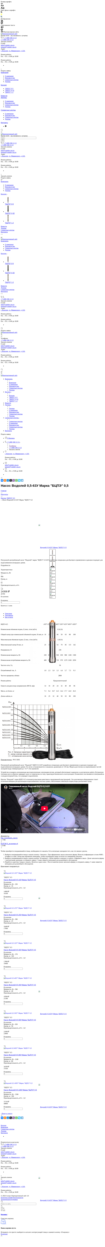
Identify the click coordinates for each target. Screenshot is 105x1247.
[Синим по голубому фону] (1, 17)
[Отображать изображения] (2, 21)
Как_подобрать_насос (9, 838)
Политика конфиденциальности (12, 1198)
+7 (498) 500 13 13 (10, 38)
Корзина (4, 1214)
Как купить (9, 617)
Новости (4, 96)
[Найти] (2, 140)
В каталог (4, 1234)
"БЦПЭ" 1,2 (9, 92)
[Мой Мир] (8, 480)
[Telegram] (22, 480)
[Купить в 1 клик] (5, 871)
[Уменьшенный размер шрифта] (2, 3)
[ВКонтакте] (2, 480)
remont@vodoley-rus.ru (8, 47)
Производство (10, 78)
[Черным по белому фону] (1, 12)
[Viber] (13, 480)
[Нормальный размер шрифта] (2, 6)
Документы (9, 615)
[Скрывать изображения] (2, 23)
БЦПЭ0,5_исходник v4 (9, 844)
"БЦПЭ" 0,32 (9, 90)
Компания (4, 72)
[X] (10, 480)
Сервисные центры (11, 80)
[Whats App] (5, 126)
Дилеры (7, 81)
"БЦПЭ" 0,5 (9, 88)
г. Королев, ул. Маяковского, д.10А (13, 51)
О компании (9, 76)
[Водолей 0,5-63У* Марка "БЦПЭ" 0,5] (52, 640)
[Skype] (19, 480)
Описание (8, 613)
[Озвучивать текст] (2, 27)
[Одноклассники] (5, 480)
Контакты (4, 123)
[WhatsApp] (16, 480)
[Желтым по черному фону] (1, 15)
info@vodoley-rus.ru (7, 45)
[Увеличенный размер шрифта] (2, 8)
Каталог (4, 85)
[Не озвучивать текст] (2, 30)
